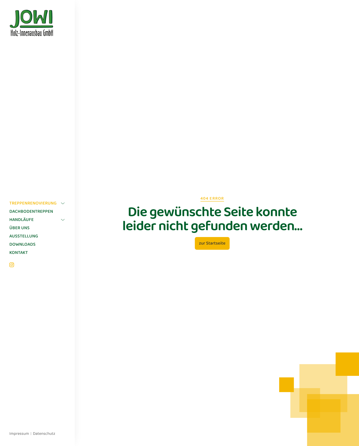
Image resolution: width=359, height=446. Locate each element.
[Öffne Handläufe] (63, 220)
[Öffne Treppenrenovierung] (63, 203)
